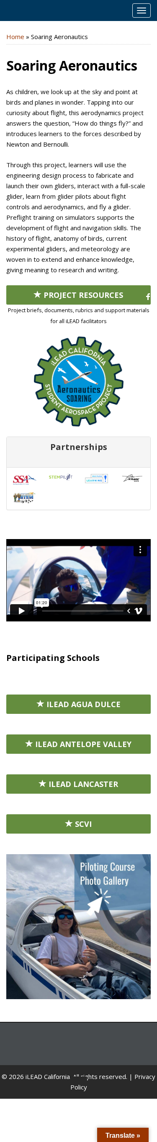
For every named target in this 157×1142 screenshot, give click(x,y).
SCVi (82, 824)
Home (15, 36)
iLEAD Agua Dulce (82, 704)
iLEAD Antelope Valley (82, 744)
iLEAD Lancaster (82, 784)
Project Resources (82, 295)
